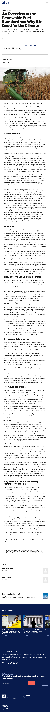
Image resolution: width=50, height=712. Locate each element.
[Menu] (47, 2)
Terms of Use (4, 703)
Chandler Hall (25, 636)
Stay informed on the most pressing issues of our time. (23, 676)
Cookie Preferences (5, 709)
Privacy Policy (4, 705)
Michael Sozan (4, 636)
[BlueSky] (17, 663)
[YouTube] (8, 663)
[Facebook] (6, 663)
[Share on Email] (16, 48)
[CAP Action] (6, 696)
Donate (41, 2)
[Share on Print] (19, 48)
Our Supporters (5, 708)
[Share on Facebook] (6, 48)
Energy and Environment (11, 594)
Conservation (34, 45)
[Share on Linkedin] (9, 48)
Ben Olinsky (10, 636)
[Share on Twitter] (3, 48)
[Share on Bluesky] (13, 48)
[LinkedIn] (14, 663)
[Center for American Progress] (3, 2)
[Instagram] (11, 663)
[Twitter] (3, 663)
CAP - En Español (5, 706)
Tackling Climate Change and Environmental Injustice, (13, 45)
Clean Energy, (28, 45)
